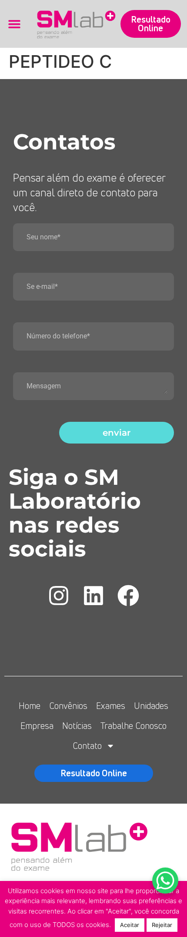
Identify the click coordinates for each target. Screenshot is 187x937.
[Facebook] (128, 595)
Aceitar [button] (129, 924)
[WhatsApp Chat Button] (165, 880)
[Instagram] (58, 595)
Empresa (36, 726)
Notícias (77, 726)
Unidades (151, 706)
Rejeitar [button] (162, 924)
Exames (110, 706)
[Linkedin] (93, 595)
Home (29, 706)
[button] (14, 23)
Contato (87, 746)
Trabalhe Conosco (133, 726)
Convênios (68, 706)
